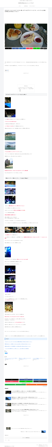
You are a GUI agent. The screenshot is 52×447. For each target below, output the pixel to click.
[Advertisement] (26, 17)
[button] (43, 48)
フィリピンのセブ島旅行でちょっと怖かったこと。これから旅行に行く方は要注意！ (17, 348)
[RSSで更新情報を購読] (36, 384)
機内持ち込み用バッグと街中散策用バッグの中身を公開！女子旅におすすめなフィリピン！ (18, 346)
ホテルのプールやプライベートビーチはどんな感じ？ (26, 87)
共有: (20, 89)
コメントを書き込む (26, 437)
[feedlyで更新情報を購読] (15, 384)
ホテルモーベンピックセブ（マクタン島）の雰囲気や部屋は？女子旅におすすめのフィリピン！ (18, 341)
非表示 (7, 70)
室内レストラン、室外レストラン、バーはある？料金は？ (26, 88)
